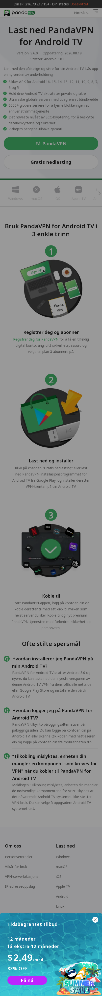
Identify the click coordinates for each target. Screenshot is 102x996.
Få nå (27, 980)
